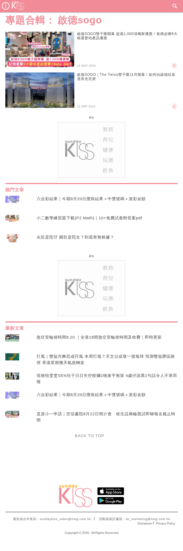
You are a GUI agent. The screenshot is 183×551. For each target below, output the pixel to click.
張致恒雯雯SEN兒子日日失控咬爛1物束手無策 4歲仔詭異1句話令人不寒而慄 (107, 378)
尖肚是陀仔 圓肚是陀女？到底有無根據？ (75, 237)
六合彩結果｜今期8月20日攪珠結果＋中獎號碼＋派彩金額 (91, 199)
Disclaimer (144, 523)
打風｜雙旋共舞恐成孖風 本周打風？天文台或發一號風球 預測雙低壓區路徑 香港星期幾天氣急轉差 (106, 359)
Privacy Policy (165, 523)
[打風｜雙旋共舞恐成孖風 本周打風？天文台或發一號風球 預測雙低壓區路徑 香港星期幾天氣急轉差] (12, 360)
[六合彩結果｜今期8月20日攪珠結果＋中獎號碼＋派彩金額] (12, 203)
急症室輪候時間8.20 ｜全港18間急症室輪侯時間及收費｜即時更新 (99, 337)
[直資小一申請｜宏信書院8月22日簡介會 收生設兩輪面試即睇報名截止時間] (12, 418)
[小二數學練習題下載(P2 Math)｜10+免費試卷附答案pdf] (12, 222)
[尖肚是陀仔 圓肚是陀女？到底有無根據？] (12, 241)
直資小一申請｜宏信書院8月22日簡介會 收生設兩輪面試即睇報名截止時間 (106, 417)
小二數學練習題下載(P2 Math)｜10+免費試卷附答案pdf (89, 218)
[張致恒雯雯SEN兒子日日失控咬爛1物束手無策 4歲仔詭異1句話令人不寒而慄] (12, 379)
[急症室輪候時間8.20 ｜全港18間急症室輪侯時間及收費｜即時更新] (12, 341)
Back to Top (89, 436)
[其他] (174, 67)
